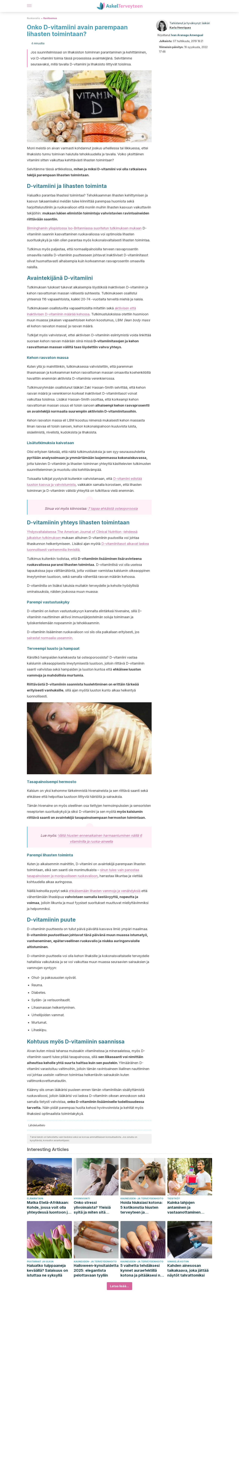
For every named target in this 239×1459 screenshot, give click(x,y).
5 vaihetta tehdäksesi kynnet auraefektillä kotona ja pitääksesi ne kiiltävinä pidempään (141, 1270)
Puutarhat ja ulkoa (40, 1261)
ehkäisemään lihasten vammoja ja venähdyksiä (104, 891)
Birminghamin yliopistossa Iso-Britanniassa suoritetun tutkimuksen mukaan (84, 228)
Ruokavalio (33, 18)
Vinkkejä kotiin (178, 1261)
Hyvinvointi (82, 1198)
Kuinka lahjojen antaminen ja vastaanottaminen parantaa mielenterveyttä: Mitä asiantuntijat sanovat (187, 1207)
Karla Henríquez (180, 27)
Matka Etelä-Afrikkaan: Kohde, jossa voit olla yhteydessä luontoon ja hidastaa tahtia (48, 1207)
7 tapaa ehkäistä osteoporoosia (113, 509)
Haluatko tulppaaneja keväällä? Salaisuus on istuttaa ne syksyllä (47, 1270)
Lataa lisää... (119, 1286)
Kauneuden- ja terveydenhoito (141, 1198)
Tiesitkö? (173, 1198)
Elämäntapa (35, 1198)
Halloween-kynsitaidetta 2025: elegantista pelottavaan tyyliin (96, 1270)
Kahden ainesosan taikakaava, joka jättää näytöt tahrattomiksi (188, 1270)
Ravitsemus (50, 18)
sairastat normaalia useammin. (50, 638)
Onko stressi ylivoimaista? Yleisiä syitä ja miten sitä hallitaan (92, 1207)
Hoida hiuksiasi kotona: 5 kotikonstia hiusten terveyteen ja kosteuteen (141, 1207)
